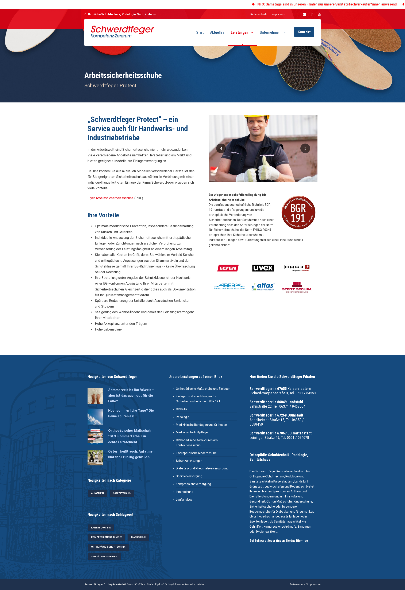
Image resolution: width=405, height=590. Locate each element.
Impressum (279, 14)
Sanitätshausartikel (104, 556)
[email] (304, 14)
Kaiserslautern (101, 527)
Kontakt (304, 32)
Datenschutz (259, 14)
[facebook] (312, 14)
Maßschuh (138, 537)
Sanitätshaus (122, 493)
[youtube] (319, 14)
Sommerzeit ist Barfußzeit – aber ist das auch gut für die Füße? (131, 395)
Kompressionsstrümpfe (106, 537)
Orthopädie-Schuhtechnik (108, 547)
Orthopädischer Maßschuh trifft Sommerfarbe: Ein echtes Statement (129, 436)
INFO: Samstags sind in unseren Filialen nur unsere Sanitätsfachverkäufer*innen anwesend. (307, 4)
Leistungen (239, 32)
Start (200, 32)
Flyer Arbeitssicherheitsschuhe (111, 198)
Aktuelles (217, 32)
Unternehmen (270, 32)
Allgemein (97, 493)
